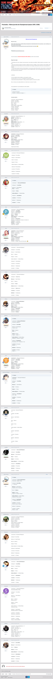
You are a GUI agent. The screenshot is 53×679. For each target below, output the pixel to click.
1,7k (6, 542)
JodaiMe (6, 447)
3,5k (6, 327)
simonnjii (6, 586)
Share (41, 28)
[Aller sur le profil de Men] (6, 136)
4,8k (6, 255)
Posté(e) (15, 36)
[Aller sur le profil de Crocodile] (6, 118)
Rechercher (15, 11)
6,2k (6, 142)
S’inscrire (47, 5)
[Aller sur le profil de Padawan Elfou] (6, 519)
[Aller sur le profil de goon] (6, 360)
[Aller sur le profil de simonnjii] (6, 591)
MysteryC (6, 532)
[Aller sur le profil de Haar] (6, 233)
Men (6, 131)
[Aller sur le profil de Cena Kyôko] (6, 250)
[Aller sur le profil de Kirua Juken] (6, 645)
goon (6, 355)
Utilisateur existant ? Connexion (39, 5)
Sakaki (6, 559)
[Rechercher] (51, 12)
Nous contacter (10, 677)
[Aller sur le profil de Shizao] (6, 304)
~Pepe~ (6, 177)
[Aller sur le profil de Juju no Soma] (3, 28)
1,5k (6, 188)
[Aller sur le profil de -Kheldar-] (6, 628)
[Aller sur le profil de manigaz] (6, 155)
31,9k (6, 125)
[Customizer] (51, 5)
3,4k (6, 596)
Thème (5, 677)
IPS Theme (2, 676)
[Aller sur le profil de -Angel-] (6, 277)
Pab (6, 207)
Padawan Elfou (6, 514)
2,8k (6, 48)
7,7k (6, 459)
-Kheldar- (6, 623)
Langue (2, 677)
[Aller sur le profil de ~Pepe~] (6, 182)
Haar (6, 228)
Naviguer (21, 11)
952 (6, 161)
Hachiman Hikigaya (6, 372)
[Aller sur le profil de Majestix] (6, 320)
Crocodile (6, 113)
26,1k (6, 367)
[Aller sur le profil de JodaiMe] (6, 452)
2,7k (6, 282)
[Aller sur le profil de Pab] (6, 212)
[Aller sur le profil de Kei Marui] (6, 412)
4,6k (6, 650)
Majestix (6, 315)
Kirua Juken (6, 640)
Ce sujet (48, 11)
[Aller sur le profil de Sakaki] (6, 564)
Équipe (9, 11)
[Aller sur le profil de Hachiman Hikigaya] (6, 377)
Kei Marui (6, 407)
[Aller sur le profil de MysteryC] (6, 537)
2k (6, 217)
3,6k (6, 634)
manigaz (6, 150)
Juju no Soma (8, 27)
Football (14, 28)
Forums (4, 11)
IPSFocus (6, 676)
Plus (27, 11)
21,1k (6, 240)
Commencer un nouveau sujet (46, 32)
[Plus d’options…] (50, 36)
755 (6, 418)
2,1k (6, 569)
